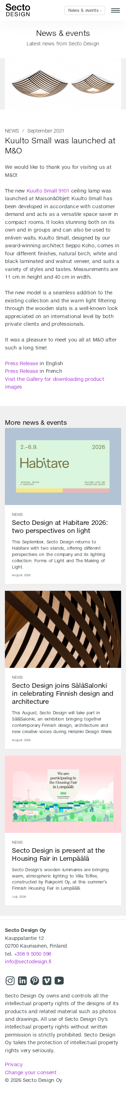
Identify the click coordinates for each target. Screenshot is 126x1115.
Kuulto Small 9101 (48, 191)
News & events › (84, 10)
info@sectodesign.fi (28, 961)
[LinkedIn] (22, 981)
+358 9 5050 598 (32, 954)
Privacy (13, 1064)
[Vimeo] (47, 981)
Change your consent (30, 1072)
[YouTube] (59, 981)
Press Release (21, 363)
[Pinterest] (34, 981)
